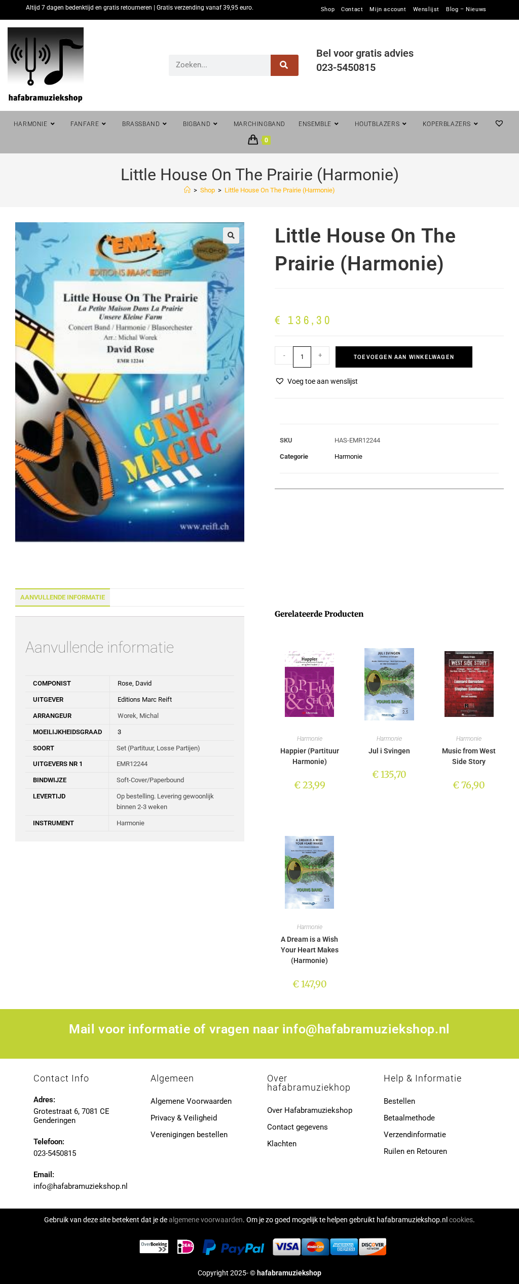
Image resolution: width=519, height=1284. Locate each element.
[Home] (187, 190)
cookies (461, 1220)
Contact (352, 9)
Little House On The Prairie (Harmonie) (280, 190)
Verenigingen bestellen (189, 1134)
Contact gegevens (297, 1127)
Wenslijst (426, 9)
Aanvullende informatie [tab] (62, 597)
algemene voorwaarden (206, 1220)
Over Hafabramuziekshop (309, 1110)
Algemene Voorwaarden (191, 1101)
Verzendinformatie (415, 1134)
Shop (328, 9)
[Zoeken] (285, 65)
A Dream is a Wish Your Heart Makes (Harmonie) (310, 950)
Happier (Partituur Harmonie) (309, 756)
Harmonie (348, 456)
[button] (231, 235)
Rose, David (135, 683)
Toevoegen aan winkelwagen (404, 357)
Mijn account (387, 9)
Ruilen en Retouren (415, 1151)
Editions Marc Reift (145, 699)
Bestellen (399, 1101)
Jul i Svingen (389, 751)
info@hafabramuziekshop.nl (366, 1029)
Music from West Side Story (469, 756)
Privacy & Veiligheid (184, 1117)
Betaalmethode (409, 1117)
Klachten (281, 1143)
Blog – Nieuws (466, 9)
